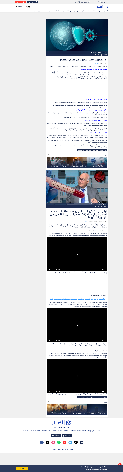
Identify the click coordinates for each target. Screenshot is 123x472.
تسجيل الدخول (32, 2)
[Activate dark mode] (28, 7)
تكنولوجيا (51, 10)
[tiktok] (76, 442)
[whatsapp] (59, 442)
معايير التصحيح (53, 449)
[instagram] (53, 442)
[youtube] (64, 442)
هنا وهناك (57, 10)
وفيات (34, 10)
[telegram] (70, 442)
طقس (79, 10)
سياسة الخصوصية (90, 469)
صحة (89, 10)
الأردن (93, 10)
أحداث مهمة (45, 10)
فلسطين (84, 10)
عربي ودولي (73, 10)
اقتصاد (67, 10)
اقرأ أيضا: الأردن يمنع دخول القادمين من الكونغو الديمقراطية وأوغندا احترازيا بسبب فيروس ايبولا (77, 299)
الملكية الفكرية (61, 449)
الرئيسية (106, 10)
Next (48, 155)
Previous (50, 155)
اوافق (22, 468)
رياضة (62, 10)
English (20, 6)
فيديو (39, 10)
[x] (47, 442)
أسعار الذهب (99, 10)
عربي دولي (96, 63)
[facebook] (42, 442)
